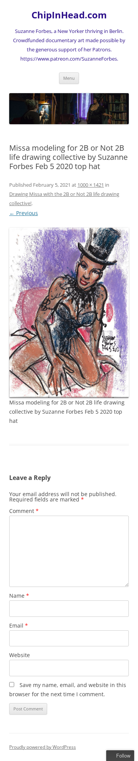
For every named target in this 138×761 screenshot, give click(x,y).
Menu (69, 78)
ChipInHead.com (69, 15)
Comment (24, 510)
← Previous (23, 213)
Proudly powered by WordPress (42, 747)
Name (19, 595)
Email (18, 625)
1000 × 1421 (90, 184)
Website (19, 655)
